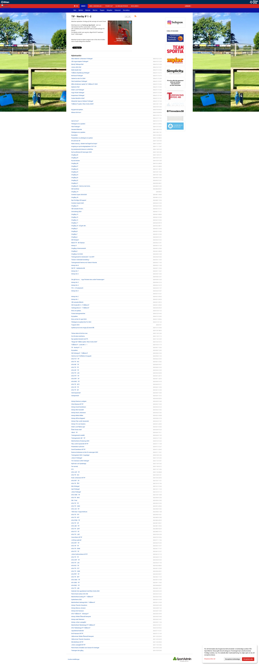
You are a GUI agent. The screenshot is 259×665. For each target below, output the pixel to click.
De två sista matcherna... (78, 336)
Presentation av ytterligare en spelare (82, 138)
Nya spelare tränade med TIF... (80, 339)
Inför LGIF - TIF (75, 472)
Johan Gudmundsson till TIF (79, 554)
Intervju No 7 (75, 271)
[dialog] (229, 654)
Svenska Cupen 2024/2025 (79, 194)
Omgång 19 (74, 191)
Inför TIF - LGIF (75, 534)
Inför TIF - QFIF (75, 528)
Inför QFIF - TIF (75, 560)
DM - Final (74, 500)
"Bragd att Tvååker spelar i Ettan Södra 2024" (84, 342)
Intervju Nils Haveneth (77, 410)
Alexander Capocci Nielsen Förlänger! (82, 101)
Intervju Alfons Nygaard (78, 418)
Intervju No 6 (75, 274)
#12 (72, 469)
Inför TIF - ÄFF (75, 577)
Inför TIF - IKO (75, 361)
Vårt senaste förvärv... (77, 208)
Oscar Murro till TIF (76, 537)
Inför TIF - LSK (75, 373)
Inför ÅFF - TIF (75, 574)
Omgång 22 (74, 180)
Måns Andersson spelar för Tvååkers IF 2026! (84, 84)
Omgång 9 (74, 228)
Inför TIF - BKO (75, 497)
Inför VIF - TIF (75, 387)
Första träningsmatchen (78, 313)
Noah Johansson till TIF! (78, 477)
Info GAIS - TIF (75, 582)
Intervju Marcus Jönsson (78, 608)
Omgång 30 (74, 155)
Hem (76, 6)
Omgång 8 (74, 231)
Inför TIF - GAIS (75, 506)
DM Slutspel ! (75, 240)
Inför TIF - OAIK (75, 571)
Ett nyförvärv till (75, 140)
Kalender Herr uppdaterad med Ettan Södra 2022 (85, 591)
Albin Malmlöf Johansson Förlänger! (82, 58)
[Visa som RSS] (135, 16)
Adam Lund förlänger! (77, 90)
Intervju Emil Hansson (77, 611)
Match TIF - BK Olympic (78, 242)
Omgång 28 (74, 163)
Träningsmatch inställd (78, 435)
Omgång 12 (74, 220)
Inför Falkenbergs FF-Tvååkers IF (80, 628)
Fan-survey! (74, 466)
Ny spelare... (74, 316)
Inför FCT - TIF (75, 359)
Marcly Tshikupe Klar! (77, 64)
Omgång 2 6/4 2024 (77, 254)
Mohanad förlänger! (77, 75)
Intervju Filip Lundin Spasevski (80, 421)
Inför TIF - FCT (75, 568)
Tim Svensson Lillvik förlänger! (80, 461)
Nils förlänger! (75, 486)
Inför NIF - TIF (75, 364)
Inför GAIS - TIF (75, 579)
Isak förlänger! (75, 489)
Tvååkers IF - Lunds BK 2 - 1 (79, 344)
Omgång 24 (74, 174)
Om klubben (134, 6)
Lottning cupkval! (76, 540)
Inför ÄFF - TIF (75, 378)
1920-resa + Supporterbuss (79, 511)
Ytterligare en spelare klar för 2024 (81, 322)
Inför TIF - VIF (75, 523)
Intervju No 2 (75, 296)
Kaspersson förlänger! (77, 95)
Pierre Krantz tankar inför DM (79, 594)
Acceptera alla (248, 659)
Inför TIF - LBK (75, 588)
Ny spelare (74, 135)
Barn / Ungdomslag (95, 6)
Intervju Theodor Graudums (79, 605)
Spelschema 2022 (76, 599)
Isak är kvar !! (75, 121)
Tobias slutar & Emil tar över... (79, 333)
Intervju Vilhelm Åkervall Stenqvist (81, 616)
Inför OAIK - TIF (75, 494)
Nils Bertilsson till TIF (77, 642)
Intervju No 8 (75, 265)
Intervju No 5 (75, 282)
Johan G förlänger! (76, 458)
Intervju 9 (73, 245)
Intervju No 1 (75, 299)
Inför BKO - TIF (75, 381)
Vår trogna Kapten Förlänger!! (79, 61)
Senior (83, 6)
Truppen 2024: (75, 325)
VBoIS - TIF (74, 432)
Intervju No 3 (75, 291)
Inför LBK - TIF (75, 526)
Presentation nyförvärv (77, 446)
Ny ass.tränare (75, 160)
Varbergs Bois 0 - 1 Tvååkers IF (80, 308)
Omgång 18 (74, 197)
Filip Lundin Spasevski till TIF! (79, 444)
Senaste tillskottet (76, 129)
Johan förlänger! (76, 492)
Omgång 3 (74, 251)
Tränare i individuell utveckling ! (80, 259)
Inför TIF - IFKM (75, 548)
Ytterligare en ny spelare (78, 124)
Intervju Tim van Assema (78, 424)
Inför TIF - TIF (75, 367)
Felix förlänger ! (75, 126)
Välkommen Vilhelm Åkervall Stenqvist (82, 636)
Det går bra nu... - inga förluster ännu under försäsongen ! (88, 279)
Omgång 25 (74, 172)
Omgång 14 (74, 206)
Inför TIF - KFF (75, 517)
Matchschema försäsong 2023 (80, 441)
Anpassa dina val (209, 659)
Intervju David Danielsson (78, 407)
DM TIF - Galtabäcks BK (78, 268)
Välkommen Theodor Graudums (80, 639)
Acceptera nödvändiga (232, 659)
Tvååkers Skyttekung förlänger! (80, 73)
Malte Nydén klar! (76, 70)
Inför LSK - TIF (75, 509)
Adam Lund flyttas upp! (78, 427)
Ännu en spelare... (76, 310)
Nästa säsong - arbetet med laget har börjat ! (84, 143)
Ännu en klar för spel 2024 (79, 319)
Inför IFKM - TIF (75, 520)
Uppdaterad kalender (77, 630)
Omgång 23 (74, 177)
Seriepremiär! (75, 395)
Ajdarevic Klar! (75, 87)
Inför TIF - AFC (75, 384)
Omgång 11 (74, 223)
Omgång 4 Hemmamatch (78, 248)
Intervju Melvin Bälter (77, 415)
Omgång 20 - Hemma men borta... (81, 186)
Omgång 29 (74, 157)
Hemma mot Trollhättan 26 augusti (81, 356)
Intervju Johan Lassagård (78, 622)
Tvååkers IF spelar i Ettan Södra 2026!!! (82, 104)
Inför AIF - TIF (75, 370)
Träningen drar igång (77, 650)
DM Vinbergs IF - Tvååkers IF (79, 353)
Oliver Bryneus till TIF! (77, 404)
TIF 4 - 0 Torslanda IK (77, 288)
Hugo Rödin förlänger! (77, 92)
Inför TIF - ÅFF (75, 483)
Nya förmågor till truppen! (78, 200)
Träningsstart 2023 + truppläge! (80, 455)
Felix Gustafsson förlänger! (79, 81)
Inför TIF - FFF (75, 514)
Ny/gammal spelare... (77, 109)
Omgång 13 (74, 217)
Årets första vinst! (76, 429)
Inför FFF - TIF (75, 376)
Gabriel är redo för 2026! (78, 78)
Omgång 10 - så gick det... (79, 225)
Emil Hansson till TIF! (77, 633)
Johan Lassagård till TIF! (78, 645)
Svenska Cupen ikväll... (77, 203)
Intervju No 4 (75, 285)
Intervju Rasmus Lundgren (78, 401)
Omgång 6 (74, 237)
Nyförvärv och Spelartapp (78, 463)
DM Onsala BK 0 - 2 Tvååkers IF (80, 305)
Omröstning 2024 (76, 211)
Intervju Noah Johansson (78, 412)
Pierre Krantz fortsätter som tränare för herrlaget (85, 647)
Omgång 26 (74, 169)
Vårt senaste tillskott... (77, 302)
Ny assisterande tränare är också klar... (82, 149)
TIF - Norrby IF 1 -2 (81, 16)
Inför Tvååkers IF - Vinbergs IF (80, 613)
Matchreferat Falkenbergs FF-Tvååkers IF (83, 625)
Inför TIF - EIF (75, 390)
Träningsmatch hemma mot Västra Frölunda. (84, 262)
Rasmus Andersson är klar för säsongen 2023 (84, 452)
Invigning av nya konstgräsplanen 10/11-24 (83, 146)
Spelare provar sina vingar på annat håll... (83, 327)
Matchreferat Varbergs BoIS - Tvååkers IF (83, 602)
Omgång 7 (74, 234)
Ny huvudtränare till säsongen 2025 (81, 152)
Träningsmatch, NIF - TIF (78, 438)
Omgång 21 (74, 183)
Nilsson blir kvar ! (76, 112)
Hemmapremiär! (76, 393)
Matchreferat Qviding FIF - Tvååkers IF (82, 596)
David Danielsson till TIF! (78, 449)
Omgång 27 (74, 166)
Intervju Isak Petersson (77, 619)
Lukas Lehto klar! (76, 67)
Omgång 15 (74, 214)
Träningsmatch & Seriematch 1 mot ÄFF (82, 257)
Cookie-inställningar (73, 659)
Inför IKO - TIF (75, 565)
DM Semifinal (75, 189)
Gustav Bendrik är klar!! (78, 98)
